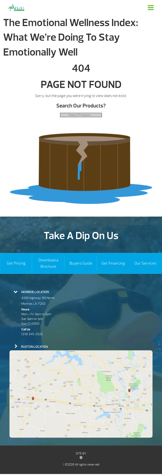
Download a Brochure (48, 263)
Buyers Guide (81, 263)
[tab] (81, 292)
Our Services (145, 263)
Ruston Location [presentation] (34, 347)
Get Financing (113, 263)
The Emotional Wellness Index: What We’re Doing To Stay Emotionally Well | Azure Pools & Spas (16, 7)
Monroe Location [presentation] (35, 292)
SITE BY (81, 453)
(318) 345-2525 (32, 334)
